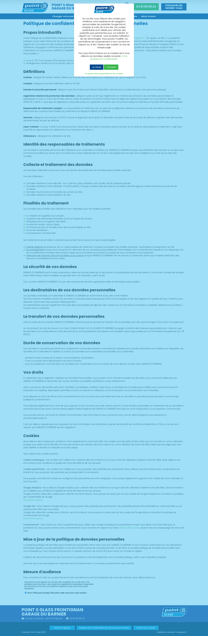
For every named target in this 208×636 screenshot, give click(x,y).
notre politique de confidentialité (108, 57)
